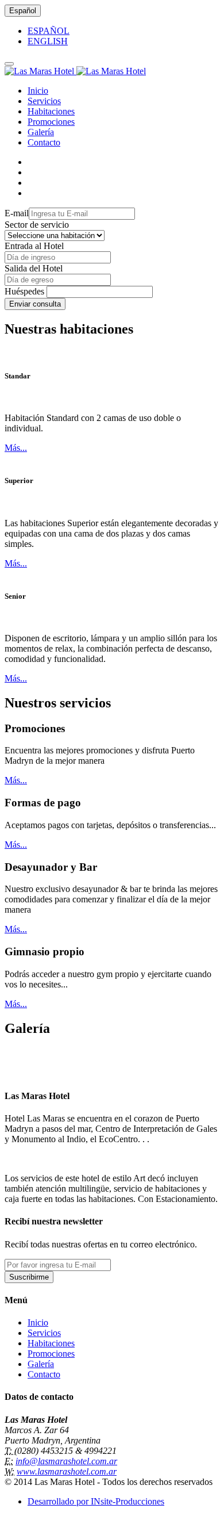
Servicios (44, 101)
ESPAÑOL (48, 31)
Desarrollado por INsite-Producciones (96, 1501)
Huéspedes (24, 291)
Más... (16, 448)
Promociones (51, 122)
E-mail (17, 213)
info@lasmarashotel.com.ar (66, 1461)
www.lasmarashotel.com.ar (67, 1471)
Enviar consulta (35, 304)
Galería (41, 132)
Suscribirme (29, 1277)
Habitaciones (51, 111)
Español (22, 10)
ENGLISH (48, 41)
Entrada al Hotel (34, 246)
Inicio (38, 90)
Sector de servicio (37, 224)
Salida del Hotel (34, 268)
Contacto (44, 142)
